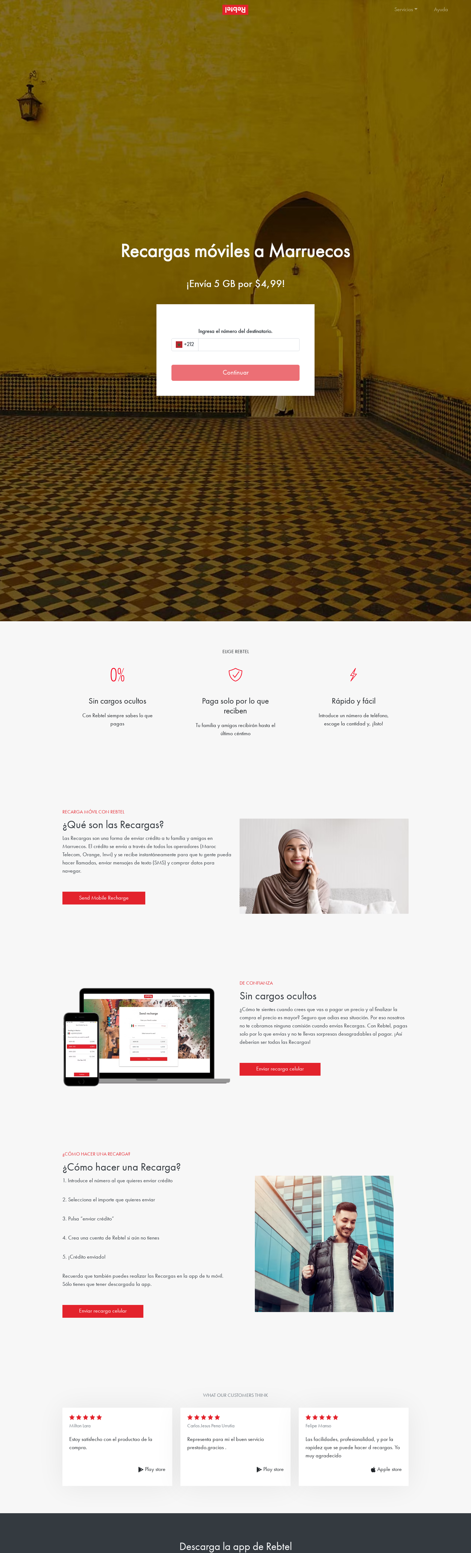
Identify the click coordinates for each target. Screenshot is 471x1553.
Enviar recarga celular (280, 1069)
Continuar (236, 372)
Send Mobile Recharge (104, 898)
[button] (409, 10)
